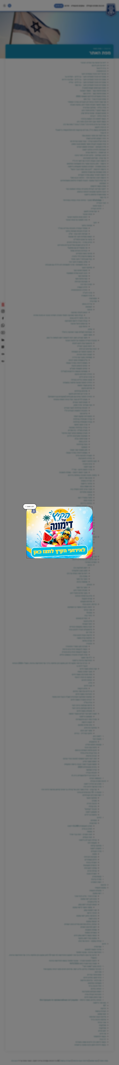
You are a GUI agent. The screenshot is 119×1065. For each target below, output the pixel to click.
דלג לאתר (28, 506)
